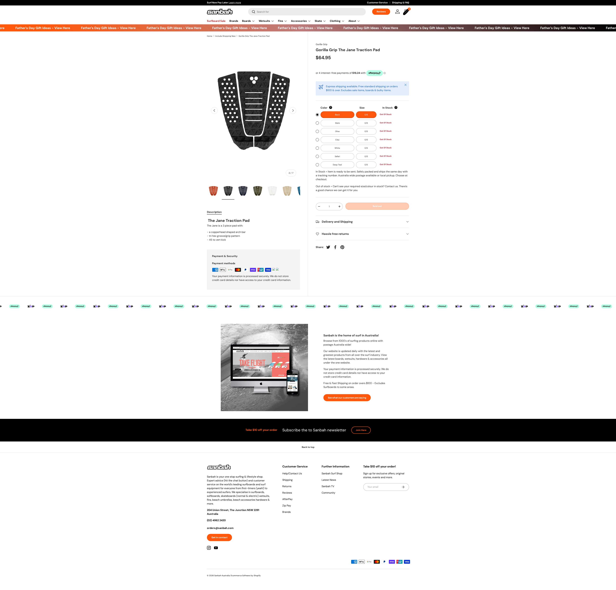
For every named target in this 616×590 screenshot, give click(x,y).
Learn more (235, 2)
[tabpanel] (253, 230)
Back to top (308, 447)
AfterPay (287, 499)
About (352, 21)
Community (328, 492)
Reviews (381, 11)
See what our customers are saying (347, 397)
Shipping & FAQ (400, 2)
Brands (233, 21)
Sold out (377, 206)
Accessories (299, 21)
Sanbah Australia (222, 575)
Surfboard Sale (216, 21)
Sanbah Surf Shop (332, 473)
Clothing (335, 21)
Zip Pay (286, 505)
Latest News (329, 480)
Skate (318, 21)
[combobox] (307, 11)
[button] (406, 11)
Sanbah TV (328, 486)
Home (209, 36)
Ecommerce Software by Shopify (246, 575)
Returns (286, 486)
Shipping (287, 480)
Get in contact (219, 537)
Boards (246, 21)
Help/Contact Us (292, 473)
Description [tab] (214, 212)
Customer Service (377, 2)
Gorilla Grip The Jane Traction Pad (254, 36)
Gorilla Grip (321, 44)
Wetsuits (264, 21)
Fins (280, 21)
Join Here (361, 430)
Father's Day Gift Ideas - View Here (34, 28)
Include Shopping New (225, 36)
